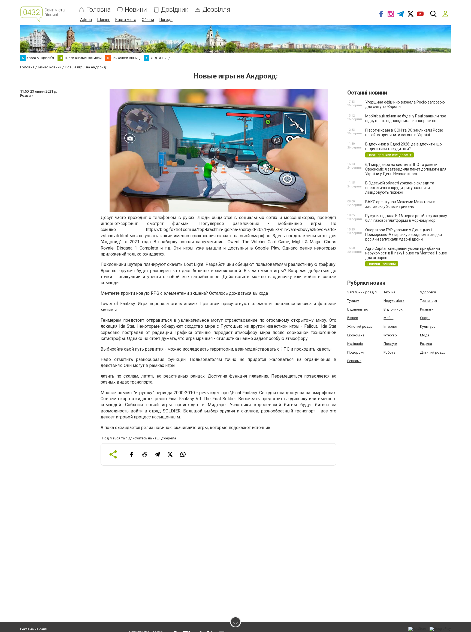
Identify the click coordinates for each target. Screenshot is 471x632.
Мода (424, 335)
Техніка (389, 292)
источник (261, 427)
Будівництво (357, 309)
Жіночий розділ (360, 326)
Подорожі (355, 352)
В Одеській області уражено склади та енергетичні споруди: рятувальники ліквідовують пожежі (399, 188)
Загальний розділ (362, 292)
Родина (426, 344)
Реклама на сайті (33, 629)
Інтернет (391, 326)
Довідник (174, 9)
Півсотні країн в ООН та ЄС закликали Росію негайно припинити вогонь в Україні (404, 132)
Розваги (426, 309)
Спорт (425, 318)
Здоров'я (428, 292)
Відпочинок (393, 309)
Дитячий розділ (433, 352)
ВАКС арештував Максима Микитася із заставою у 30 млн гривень (400, 204)
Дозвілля (216, 9)
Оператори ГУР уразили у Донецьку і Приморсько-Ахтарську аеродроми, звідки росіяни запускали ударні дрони (403, 234)
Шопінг (103, 19)
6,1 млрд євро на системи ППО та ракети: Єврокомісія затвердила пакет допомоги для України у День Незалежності (405, 169)
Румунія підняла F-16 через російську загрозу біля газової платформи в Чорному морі (406, 218)
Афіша (86, 19)
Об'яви (148, 19)
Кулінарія (355, 344)
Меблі (388, 318)
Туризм (353, 301)
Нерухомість (394, 301)
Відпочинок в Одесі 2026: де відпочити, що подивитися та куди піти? (403, 146)
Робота (389, 352)
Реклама (354, 361)
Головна (98, 9)
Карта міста (125, 19)
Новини (136, 9)
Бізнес (352, 318)
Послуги (390, 344)
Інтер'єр (390, 335)
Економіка (355, 335)
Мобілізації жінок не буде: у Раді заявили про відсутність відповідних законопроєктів (405, 118)
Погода (166, 19)
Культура (428, 326)
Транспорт (428, 301)
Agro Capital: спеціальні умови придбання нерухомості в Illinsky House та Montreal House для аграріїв (406, 253)
